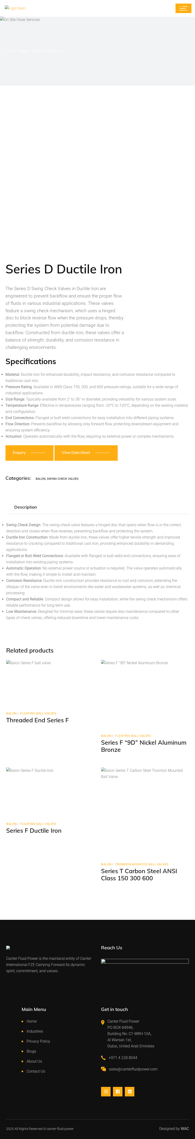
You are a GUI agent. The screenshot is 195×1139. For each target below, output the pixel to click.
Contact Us (36, 1071)
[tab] (25, 507)
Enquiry (19, 452)
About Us (34, 1061)
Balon (40, 478)
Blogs (31, 1051)
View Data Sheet (76, 452)
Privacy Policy (38, 1041)
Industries (35, 1031)
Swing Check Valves (62, 478)
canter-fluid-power (60, 1129)
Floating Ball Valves (38, 713)
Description (25, 507)
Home (32, 1021)
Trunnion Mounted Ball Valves (141, 864)
